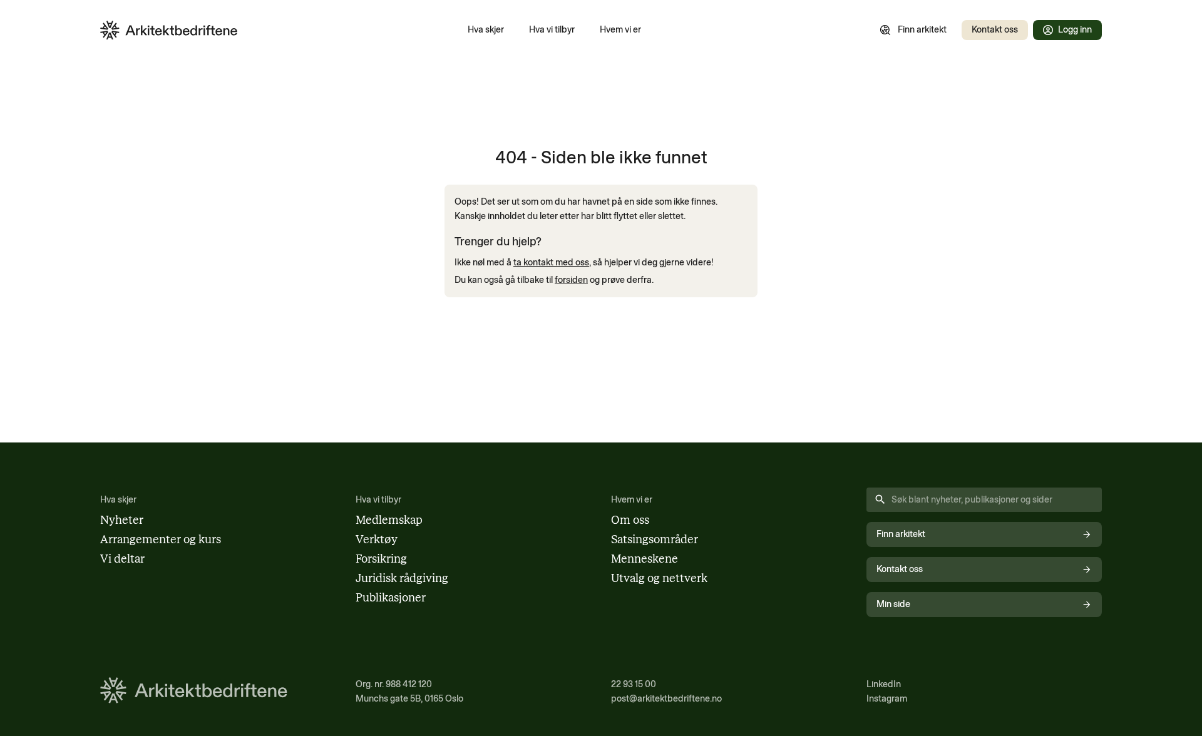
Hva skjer (486, 29)
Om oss (630, 520)
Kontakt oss (995, 29)
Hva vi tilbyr (552, 29)
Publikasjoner (391, 598)
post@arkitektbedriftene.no (666, 698)
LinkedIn (883, 684)
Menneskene (644, 559)
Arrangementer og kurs (160, 539)
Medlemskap (389, 520)
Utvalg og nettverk (659, 578)
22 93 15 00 (633, 684)
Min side (893, 604)
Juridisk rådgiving (402, 578)
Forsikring (381, 559)
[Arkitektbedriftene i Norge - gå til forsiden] (169, 30)
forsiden (571, 279)
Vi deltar (122, 559)
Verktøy (377, 539)
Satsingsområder (654, 539)
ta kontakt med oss (551, 262)
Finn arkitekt (922, 29)
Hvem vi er (620, 29)
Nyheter (121, 520)
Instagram (886, 698)
